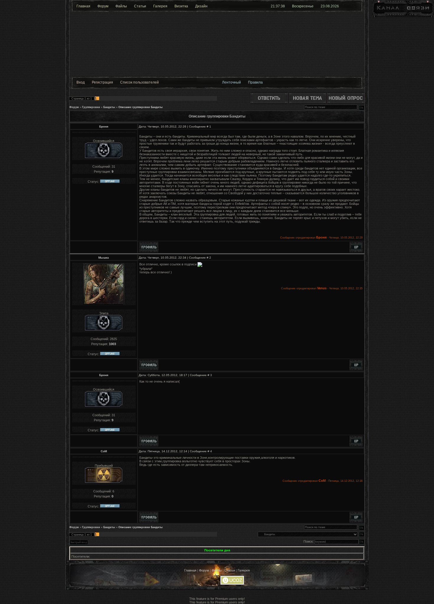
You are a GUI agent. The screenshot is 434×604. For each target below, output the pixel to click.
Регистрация (102, 82)
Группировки (91, 107)
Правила (255, 82)
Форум (102, 6)
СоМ (104, 451)
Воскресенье (303, 6)
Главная (83, 6)
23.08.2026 (330, 6)
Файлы (121, 6)
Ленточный (231, 82)
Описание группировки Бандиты (140, 107)
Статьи (140, 6)
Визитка (181, 6)
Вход (80, 82)
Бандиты (109, 107)
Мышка (103, 257)
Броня (103, 126)
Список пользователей (139, 82)
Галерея (160, 6)
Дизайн (201, 6)
